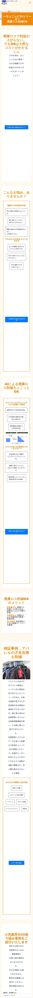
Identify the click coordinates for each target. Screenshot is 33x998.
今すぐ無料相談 (16, 863)
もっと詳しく (16, 443)
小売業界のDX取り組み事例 (16, 319)
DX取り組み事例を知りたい (16, 127)
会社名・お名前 (9, 992)
